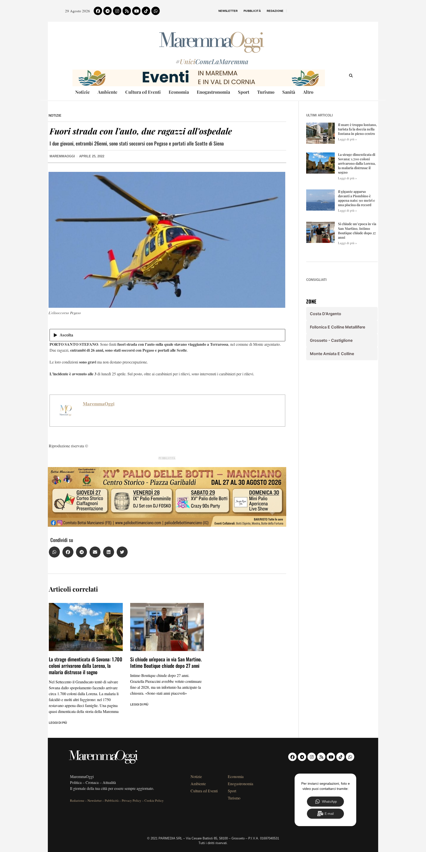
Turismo (265, 92)
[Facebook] (98, 11)
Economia (179, 92)
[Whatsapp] (155, 11)
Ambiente (107, 92)
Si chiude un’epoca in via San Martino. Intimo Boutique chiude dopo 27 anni (166, 662)
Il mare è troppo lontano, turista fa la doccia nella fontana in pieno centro (357, 129)
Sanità (288, 92)
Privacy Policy (131, 800)
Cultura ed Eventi (143, 92)
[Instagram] (117, 11)
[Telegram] (107, 11)
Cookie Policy (154, 800)
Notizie (82, 92)
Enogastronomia (213, 92)
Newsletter (228, 10)
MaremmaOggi (98, 403)
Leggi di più (58, 723)
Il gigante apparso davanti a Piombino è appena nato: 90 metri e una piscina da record (356, 198)
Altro (308, 92)
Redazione (275, 10)
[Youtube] (136, 11)
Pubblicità (252, 10)
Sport (243, 92)
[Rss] (127, 11)
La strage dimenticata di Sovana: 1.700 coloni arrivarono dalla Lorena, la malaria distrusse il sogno (85, 665)
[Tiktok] (146, 11)
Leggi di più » (347, 139)
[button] (54, 552)
